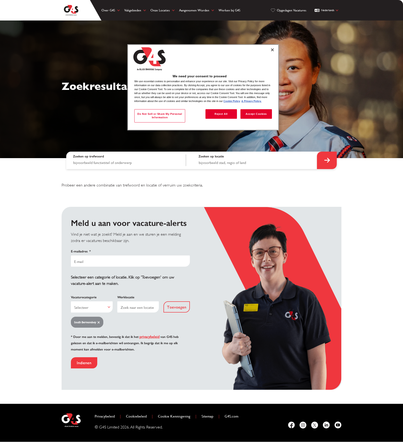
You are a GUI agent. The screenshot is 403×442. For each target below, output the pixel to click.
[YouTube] (337, 425)
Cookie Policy (231, 101)
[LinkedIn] (326, 425)
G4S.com (233, 416)
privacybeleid (149, 336)
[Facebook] (291, 425)
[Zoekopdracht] (327, 160)
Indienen (84, 362)
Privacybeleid (106, 416)
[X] (314, 425)
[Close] (272, 50)
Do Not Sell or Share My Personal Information (159, 115)
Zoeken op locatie (211, 156)
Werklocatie (125, 297)
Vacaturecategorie (84, 297)
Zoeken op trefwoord (88, 156)
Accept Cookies (256, 113)
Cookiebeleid (138, 416)
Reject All (221, 113)
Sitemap (207, 416)
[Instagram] (302, 425)
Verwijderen (99, 322)
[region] (203, 87)
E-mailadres (81, 251)
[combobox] (254, 160)
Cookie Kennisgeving (174, 416)
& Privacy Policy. (251, 101)
